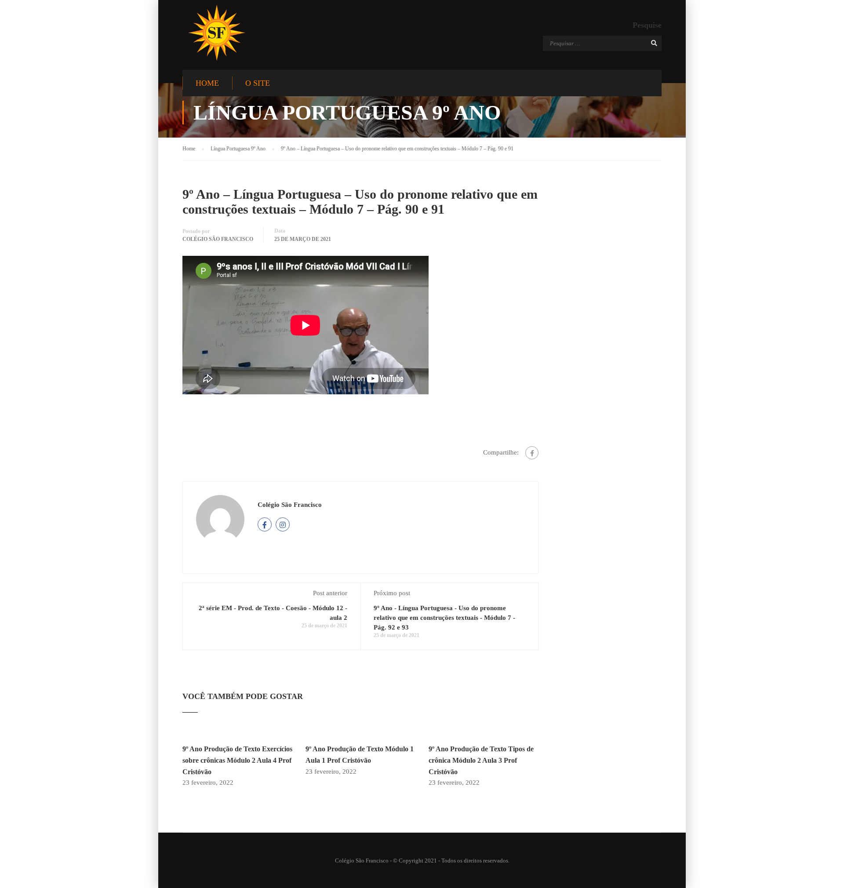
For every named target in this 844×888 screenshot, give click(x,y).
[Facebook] (531, 452)
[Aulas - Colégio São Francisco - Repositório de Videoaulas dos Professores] (216, 32)
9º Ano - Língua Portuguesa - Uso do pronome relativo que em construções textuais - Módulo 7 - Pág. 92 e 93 (444, 617)
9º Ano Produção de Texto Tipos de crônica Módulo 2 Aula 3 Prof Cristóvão (481, 760)
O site (257, 83)
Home (207, 83)
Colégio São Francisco (217, 239)
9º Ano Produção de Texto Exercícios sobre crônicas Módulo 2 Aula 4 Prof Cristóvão (237, 760)
